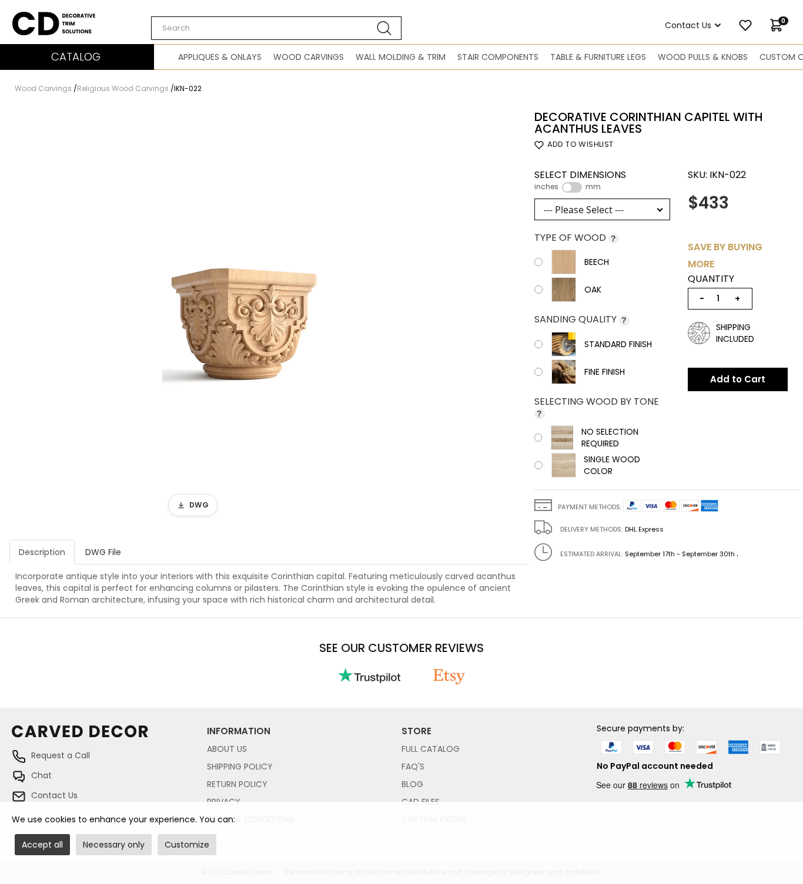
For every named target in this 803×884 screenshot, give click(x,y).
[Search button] (384, 28)
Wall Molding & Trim (401, 57)
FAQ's (413, 766)
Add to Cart (737, 379)
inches (546, 187)
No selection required (609, 437)
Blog (412, 784)
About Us (227, 749)
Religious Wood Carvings (123, 88)
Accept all (42, 845)
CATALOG (76, 56)
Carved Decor (40, 17)
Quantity (711, 279)
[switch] (572, 187)
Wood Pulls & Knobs (703, 57)
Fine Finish (604, 372)
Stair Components (497, 57)
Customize (187, 845)
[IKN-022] (243, 317)
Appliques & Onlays (220, 57)
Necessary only (114, 845)
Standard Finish (618, 344)
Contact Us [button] (688, 25)
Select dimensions (580, 180)
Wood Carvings (308, 57)
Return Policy (237, 784)
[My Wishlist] (745, 25)
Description (42, 552)
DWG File (103, 552)
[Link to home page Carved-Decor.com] (109, 737)
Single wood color (612, 465)
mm (593, 187)
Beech (596, 262)
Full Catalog (431, 749)
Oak (592, 289)
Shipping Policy (240, 766)
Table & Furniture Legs (598, 57)
